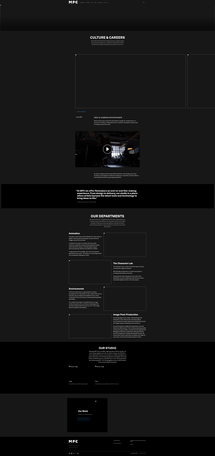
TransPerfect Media (142, 453)
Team (92, 2)
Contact (104, 2)
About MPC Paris (117, 440)
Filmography (82, 2)
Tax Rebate (100, 2)
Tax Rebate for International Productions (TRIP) (138, 441)
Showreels (88, 2)
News (95, 2)
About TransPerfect (117, 443)
